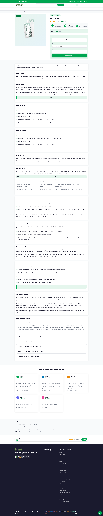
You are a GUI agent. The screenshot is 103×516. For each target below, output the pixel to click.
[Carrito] (77, 5)
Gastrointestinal (62, 483)
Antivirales (61, 456)
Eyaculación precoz (63, 481)
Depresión (61, 465)
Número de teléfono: (56, 43)
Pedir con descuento (69, 55)
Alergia (60, 452)
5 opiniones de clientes (63, 21)
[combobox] (53, 46)
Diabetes (61, 467)
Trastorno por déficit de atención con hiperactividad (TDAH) (65, 503)
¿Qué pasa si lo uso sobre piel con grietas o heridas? (29, 346)
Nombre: (53, 49)
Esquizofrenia (62, 476)
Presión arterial (62, 490)
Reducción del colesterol (64, 492)
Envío (78, 1)
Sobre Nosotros (36, 8)
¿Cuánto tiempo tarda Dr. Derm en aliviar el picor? (29, 322)
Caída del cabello (63, 463)
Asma (60, 461)
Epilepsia (61, 474)
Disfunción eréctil (63, 470)
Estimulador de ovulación (64, 479)
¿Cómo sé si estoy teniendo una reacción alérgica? (29, 356)
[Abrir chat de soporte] (100, 513)
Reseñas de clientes (46, 8)
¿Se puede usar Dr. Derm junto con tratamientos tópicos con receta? (33, 336)
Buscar (61, 4)
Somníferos (61, 499)
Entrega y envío (55, 8)
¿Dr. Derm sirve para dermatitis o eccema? (27, 341)
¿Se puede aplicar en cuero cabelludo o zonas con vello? (30, 351)
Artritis (60, 459)
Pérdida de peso (63, 488)
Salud (60, 497)
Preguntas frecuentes (84, 1)
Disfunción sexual (63, 472)
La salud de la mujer (63, 485)
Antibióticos (62, 454)
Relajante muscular (63, 494)
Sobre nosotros (72, 1)
